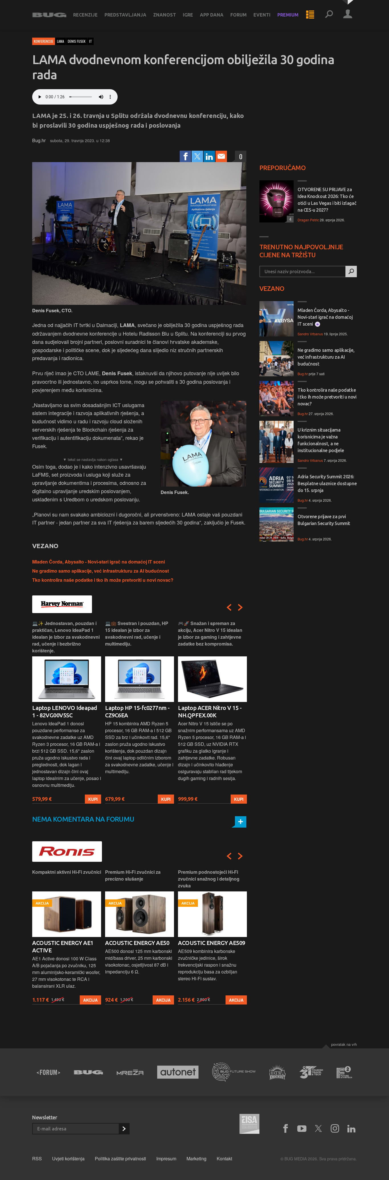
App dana (212, 14)
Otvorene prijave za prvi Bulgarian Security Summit (324, 520)
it (90, 41)
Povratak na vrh (344, 1044)
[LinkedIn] (209, 156)
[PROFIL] (348, 15)
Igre (188, 14)
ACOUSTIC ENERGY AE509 (211, 943)
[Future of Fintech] (344, 1072)
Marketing (196, 1158)
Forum (238, 14)
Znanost (164, 14)
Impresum (166, 1158)
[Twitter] (197, 156)
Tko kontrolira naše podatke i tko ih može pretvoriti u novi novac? (102, 580)
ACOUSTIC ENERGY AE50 (137, 943)
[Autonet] (178, 1072)
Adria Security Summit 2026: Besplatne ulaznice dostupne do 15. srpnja (327, 483)
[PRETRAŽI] (351, 271)
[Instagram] (334, 1128)
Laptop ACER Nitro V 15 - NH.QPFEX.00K (209, 711)
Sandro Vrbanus (310, 333)
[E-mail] (221, 156)
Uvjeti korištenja (68, 1158)
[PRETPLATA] (124, 1129)
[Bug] (88, 1072)
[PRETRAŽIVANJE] (329, 15)
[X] (318, 1128)
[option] (66, 712)
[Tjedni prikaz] (310, 15)
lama (60, 41)
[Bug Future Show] (234, 1072)
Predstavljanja (125, 14)
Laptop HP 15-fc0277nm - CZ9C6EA (137, 711)
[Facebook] (185, 156)
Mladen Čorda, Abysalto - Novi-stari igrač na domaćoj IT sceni (98, 561)
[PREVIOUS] (229, 607)
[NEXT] (240, 607)
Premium (287, 14)
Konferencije (43, 41)
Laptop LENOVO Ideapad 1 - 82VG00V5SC (64, 711)
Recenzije (85, 14)
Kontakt (224, 1158)
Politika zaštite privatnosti (120, 1158)
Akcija (90, 1000)
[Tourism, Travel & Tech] (311, 1072)
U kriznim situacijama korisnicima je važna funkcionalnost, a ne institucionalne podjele (321, 440)
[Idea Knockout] (277, 1072)
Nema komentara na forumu (83, 819)
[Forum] (48, 1072)
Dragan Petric (308, 219)
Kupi (93, 799)
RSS (37, 1158)
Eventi (262, 14)
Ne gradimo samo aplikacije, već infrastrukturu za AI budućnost (100, 570)
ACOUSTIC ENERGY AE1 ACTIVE (62, 947)
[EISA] (249, 1125)
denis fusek (76, 41)
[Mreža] (130, 1072)
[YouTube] (301, 1128)
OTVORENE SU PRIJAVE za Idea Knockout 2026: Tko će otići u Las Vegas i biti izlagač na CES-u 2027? (327, 200)
